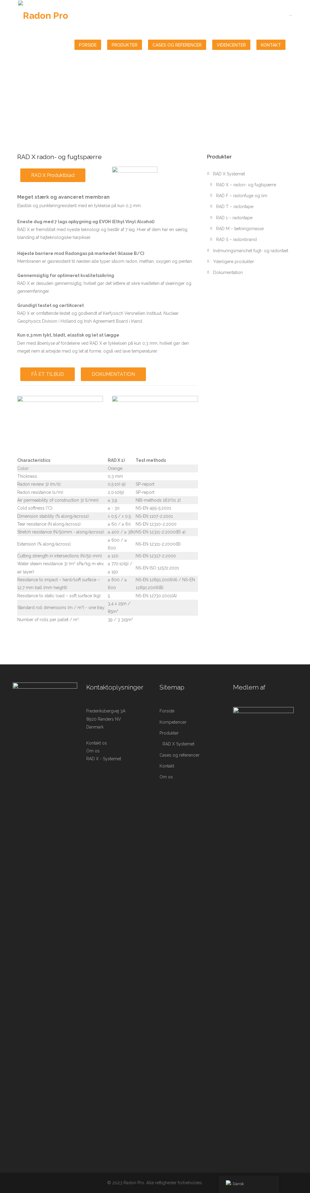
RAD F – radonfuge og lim (241, 195)
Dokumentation (228, 272)
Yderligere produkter (233, 261)
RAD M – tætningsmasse (240, 228)
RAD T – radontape (234, 206)
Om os (93, 750)
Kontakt (271, 45)
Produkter (124, 45)
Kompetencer (173, 722)
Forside (88, 45)
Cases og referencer (177, 45)
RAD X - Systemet (103, 758)
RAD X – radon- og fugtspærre (246, 184)
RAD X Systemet (229, 173)
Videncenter (231, 45)
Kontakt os (96, 743)
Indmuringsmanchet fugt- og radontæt (250, 250)
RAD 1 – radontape (234, 217)
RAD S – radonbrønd (236, 239)
